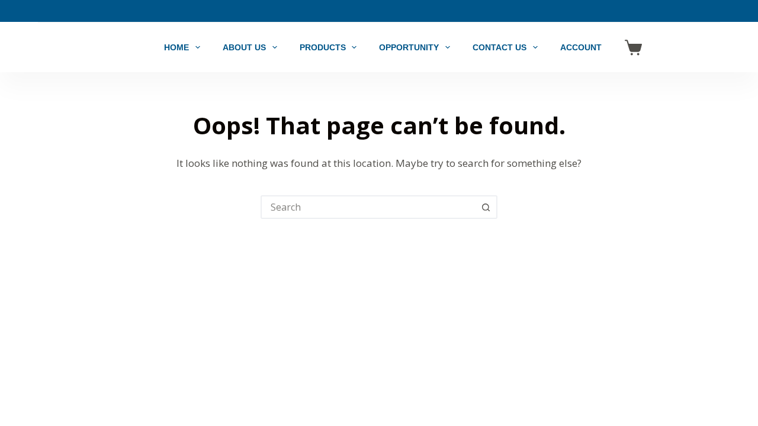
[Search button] (485, 207)
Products (323, 47)
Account (581, 47)
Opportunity (409, 47)
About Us (244, 47)
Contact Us (499, 47)
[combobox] (368, 207)
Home (176, 47)
